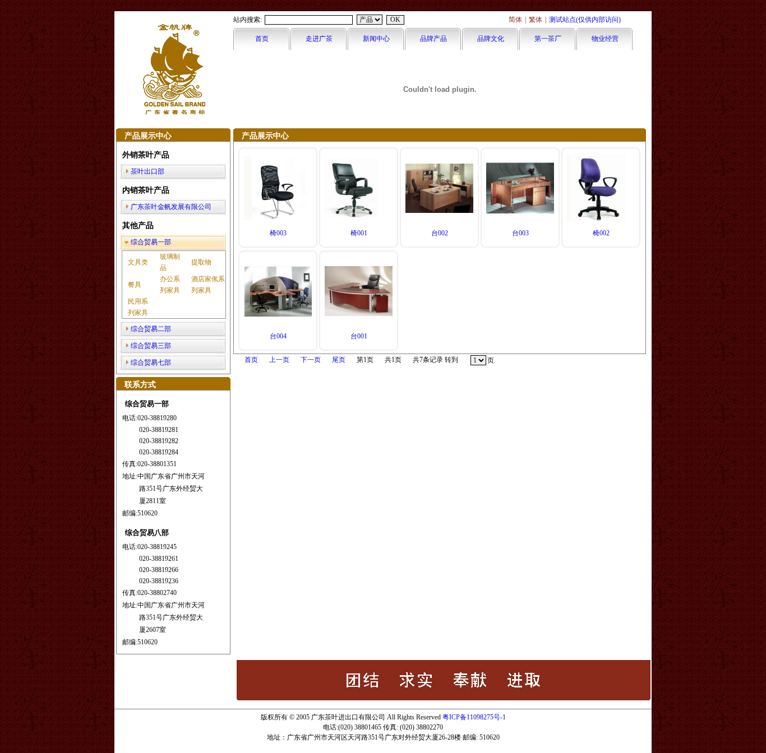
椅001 (358, 233)
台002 (439, 233)
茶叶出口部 (147, 171)
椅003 (278, 233)
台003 (520, 233)
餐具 (134, 285)
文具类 (138, 262)
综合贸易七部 (151, 362)
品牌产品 (433, 39)
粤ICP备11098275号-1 (474, 717)
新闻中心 (376, 39)
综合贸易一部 (151, 242)
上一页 (279, 360)
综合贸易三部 (151, 346)
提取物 (201, 262)
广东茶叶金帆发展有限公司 (171, 207)
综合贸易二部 (151, 329)
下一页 (311, 360)
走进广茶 (319, 39)
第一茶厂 (547, 39)
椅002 (601, 233)
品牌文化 (490, 39)
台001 (358, 336)
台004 (278, 336)
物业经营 (605, 39)
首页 (262, 39)
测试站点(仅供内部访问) (585, 20)
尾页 (338, 360)
